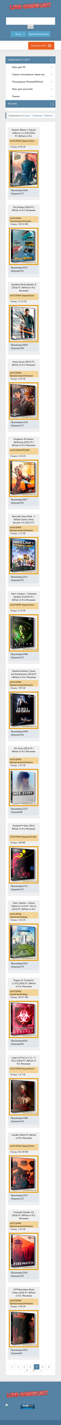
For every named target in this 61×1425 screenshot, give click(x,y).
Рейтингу (48, 115)
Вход (18, 34)
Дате (27, 115)
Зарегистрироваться (39, 34)
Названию (37, 115)
